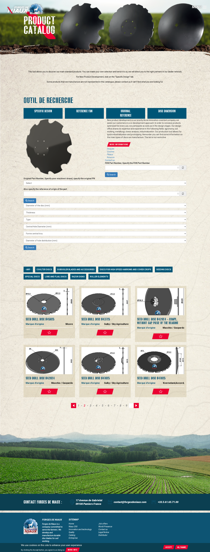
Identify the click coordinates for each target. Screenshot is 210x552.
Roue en (111, 157)
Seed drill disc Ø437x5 (95, 319)
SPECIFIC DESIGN (43, 111)
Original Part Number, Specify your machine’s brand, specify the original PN (59, 178)
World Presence (105, 526)
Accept (168, 547)
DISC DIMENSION (167, 111)
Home (71, 524)
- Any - (28, 269)
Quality (71, 532)
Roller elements (99, 276)
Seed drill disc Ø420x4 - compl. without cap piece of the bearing (157, 321)
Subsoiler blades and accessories (76, 269)
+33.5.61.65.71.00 (168, 502)
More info (72, 549)
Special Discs (32, 276)
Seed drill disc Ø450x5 (40, 319)
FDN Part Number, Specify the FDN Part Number (127, 163)
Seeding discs (163, 269)
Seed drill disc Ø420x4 (40, 378)
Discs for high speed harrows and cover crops (125, 269)
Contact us (110, 160)
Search (112, 175)
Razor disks (78, 276)
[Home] (27, 9)
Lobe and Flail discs (56, 276)
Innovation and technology (80, 529)
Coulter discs (44, 269)
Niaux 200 (73, 526)
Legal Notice (103, 532)
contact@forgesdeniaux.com (130, 502)
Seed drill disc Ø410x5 (95, 378)
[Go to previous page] (73, 405)
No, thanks (181, 547)
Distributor (102, 535)
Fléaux (110, 154)
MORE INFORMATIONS (119, 144)
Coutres (110, 151)
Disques (110, 149)
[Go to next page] (136, 405)
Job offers (103, 524)
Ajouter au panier (49, 332)
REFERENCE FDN (84, 111)
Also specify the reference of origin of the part (45, 189)
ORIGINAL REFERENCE (125, 113)
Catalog (72, 535)
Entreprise (73, 538)
